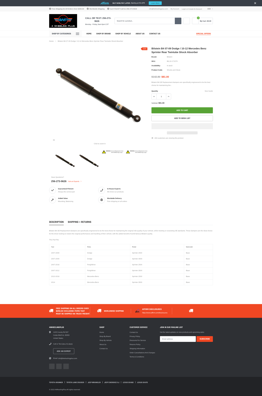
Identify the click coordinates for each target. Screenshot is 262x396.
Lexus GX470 (142, 382)
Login (184, 9)
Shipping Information (137, 349)
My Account (175, 9)
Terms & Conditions (137, 357)
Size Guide (209, 91)
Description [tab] (56, 222)
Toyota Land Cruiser (75, 382)
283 (155, 138)
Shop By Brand (103, 33)
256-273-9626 (131, 9)
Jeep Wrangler (94, 382)
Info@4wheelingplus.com (158, 9)
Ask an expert (64, 351)
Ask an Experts (74, 181)
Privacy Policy (135, 336)
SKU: (153, 61)
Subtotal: (154, 103)
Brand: (154, 57)
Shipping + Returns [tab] (79, 222)
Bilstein (169, 57)
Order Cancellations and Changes (142, 353)
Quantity (154, 91)
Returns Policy (135, 344)
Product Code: (157, 70)
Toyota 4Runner (56, 382)
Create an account (195, 9)
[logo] (63, 21)
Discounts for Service (138, 340)
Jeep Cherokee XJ (112, 382)
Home (89, 33)
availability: (156, 66)
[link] (186, 21)
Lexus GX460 (128, 382)
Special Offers (203, 33)
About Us (140, 33)
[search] (178, 21)
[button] (182, 126)
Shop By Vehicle (123, 33)
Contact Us (154, 33)
